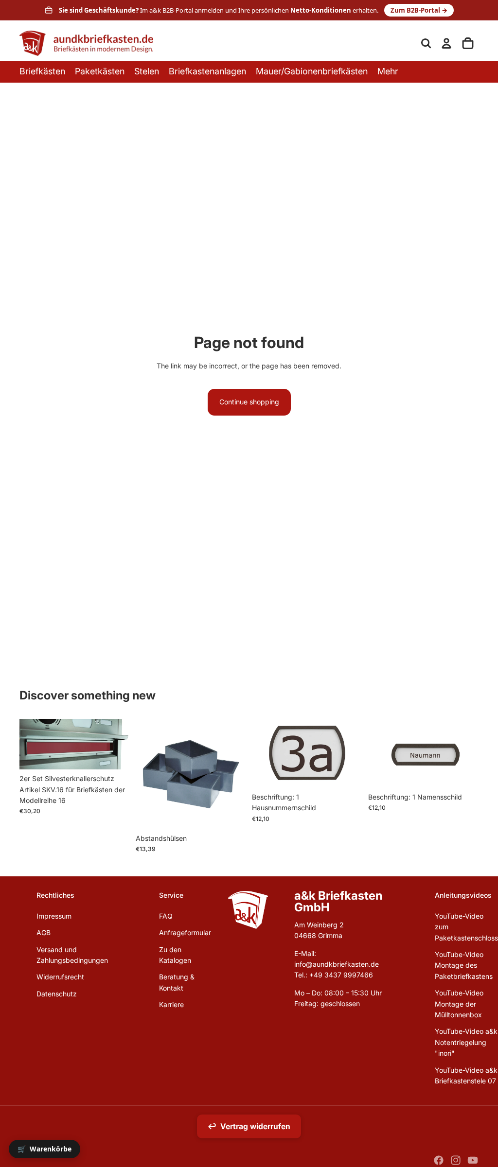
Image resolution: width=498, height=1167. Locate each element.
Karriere (171, 1004)
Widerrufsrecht (60, 977)
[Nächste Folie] (354, 753)
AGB (43, 932)
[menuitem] (388, 71)
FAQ (166, 916)
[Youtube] (473, 1160)
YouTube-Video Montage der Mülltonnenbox (459, 1004)
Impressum (53, 916)
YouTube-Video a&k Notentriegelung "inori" (466, 1042)
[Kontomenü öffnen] (446, 43)
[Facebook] (439, 1160)
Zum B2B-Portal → (419, 10)
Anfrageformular (185, 932)
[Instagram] (456, 1160)
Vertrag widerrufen (249, 1126)
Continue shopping (249, 402)
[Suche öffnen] (426, 43)
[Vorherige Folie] (259, 753)
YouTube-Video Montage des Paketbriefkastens (464, 965)
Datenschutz (56, 994)
